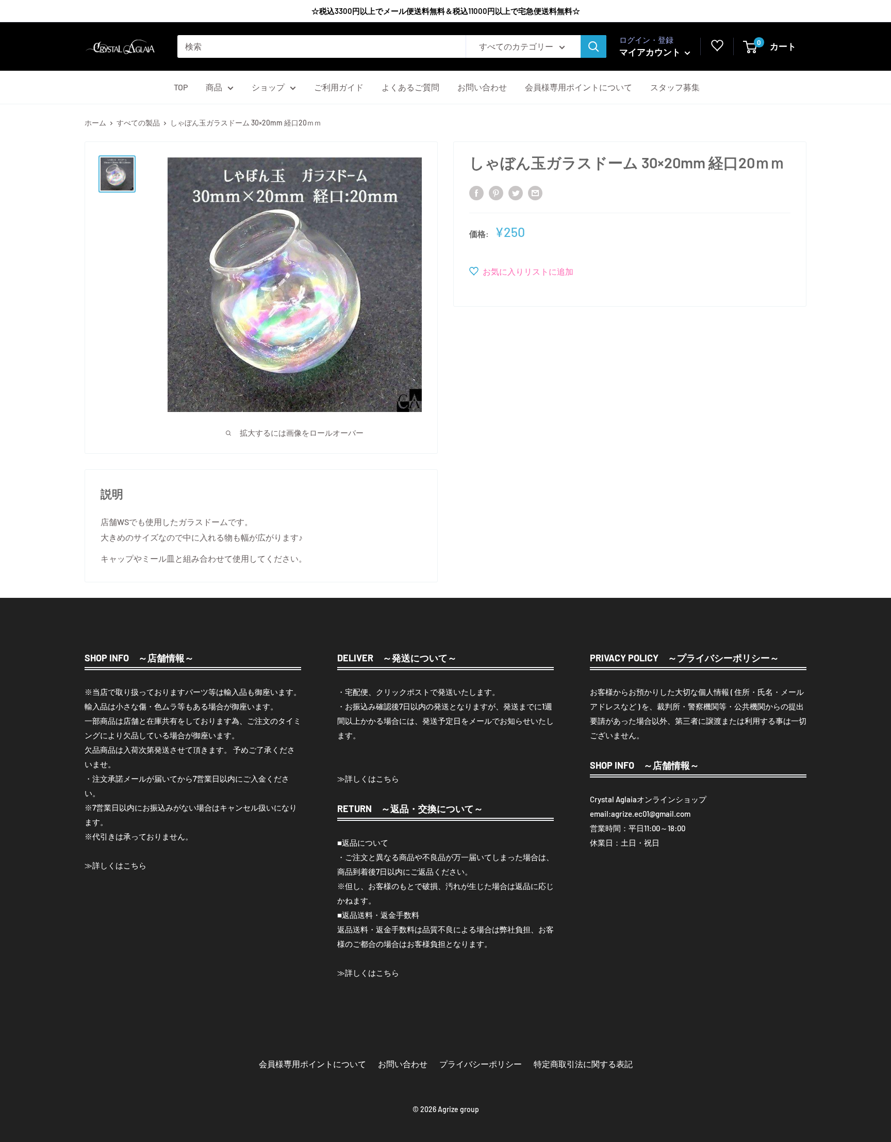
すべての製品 (138, 122)
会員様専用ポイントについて (578, 87)
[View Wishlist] (717, 48)
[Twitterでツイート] (515, 192)
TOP (181, 87)
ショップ (268, 87)
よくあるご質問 (410, 87)
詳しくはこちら (119, 865)
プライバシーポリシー (480, 1064)
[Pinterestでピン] (496, 192)
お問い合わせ (482, 87)
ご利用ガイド (339, 87)
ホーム (95, 122)
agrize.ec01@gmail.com (650, 813)
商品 (214, 87)
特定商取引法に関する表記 (583, 1064)
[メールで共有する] (535, 192)
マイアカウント (650, 51)
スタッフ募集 (675, 87)
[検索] (593, 46)
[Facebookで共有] (476, 192)
